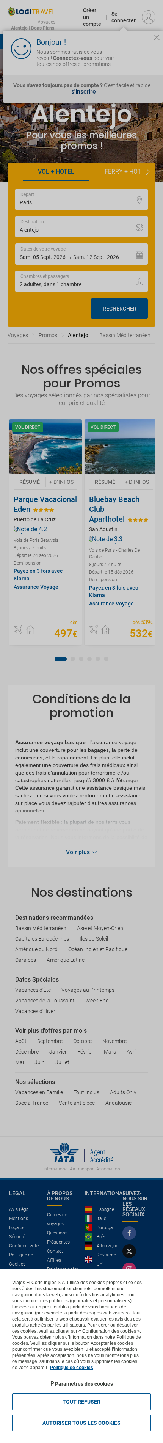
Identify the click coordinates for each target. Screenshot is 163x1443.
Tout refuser (81, 1402)
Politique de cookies (71, 1367)
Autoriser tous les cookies (81, 1423)
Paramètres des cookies (84, 1384)
